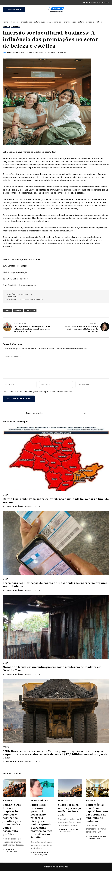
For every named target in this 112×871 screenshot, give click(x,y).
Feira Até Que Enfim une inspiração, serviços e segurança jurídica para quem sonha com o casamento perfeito (12, 819)
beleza (7, 310)
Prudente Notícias (15, 53)
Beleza (14, 22)
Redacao (10, 849)
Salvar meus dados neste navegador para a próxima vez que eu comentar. (39, 391)
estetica (17, 310)
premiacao (30, 310)
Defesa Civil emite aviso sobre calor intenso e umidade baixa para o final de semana (56, 500)
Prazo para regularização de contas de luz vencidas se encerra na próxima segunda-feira (55, 584)
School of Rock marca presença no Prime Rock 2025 (69, 809)
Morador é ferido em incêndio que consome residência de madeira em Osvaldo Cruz (52, 668)
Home (5, 22)
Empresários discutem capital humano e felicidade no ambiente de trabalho (97, 813)
